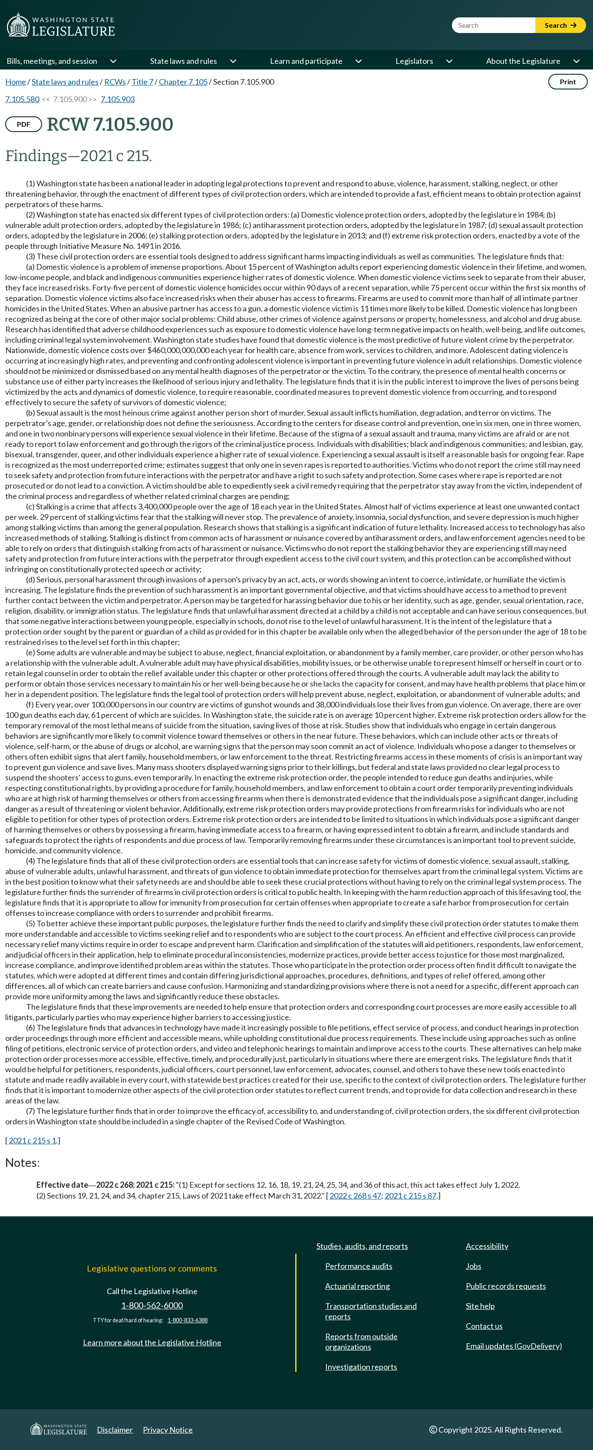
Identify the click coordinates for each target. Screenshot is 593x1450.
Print (568, 81)
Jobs (473, 1266)
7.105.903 (118, 99)
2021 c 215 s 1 (32, 1140)
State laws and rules (183, 61)
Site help (480, 1306)
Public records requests (506, 1286)
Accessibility (487, 1246)
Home (15, 81)
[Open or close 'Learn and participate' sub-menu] (358, 60)
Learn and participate (306, 61)
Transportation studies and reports (371, 1311)
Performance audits (358, 1266)
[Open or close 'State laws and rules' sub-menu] (232, 60)
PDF (23, 124)
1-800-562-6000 (152, 1305)
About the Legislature (523, 61)
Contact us (484, 1326)
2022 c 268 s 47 (355, 1195)
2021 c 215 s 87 (410, 1195)
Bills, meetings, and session (52, 61)
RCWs (115, 81)
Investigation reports (361, 1366)
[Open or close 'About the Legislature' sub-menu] (576, 60)
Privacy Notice (168, 1429)
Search (556, 25)
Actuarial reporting (357, 1286)
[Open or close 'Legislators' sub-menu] (449, 60)
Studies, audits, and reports (362, 1246)
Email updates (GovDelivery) (514, 1346)
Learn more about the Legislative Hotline (152, 1342)
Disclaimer (115, 1429)
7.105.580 (22, 99)
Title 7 (142, 81)
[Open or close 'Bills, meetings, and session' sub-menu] (113, 60)
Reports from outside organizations (361, 1341)
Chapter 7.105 (183, 81)
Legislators (414, 61)
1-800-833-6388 (188, 1320)
